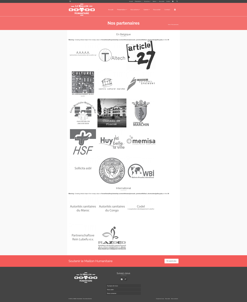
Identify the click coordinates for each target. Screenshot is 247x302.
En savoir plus (171, 261)
